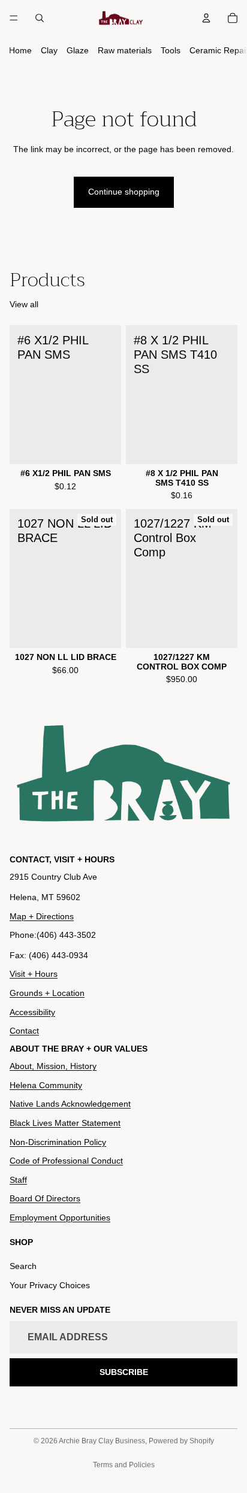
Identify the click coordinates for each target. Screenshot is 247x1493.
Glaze (78, 50)
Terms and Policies (124, 1465)
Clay (49, 50)
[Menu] (14, 18)
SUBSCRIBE (124, 1372)
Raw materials (125, 50)
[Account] (206, 18)
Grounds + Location (47, 993)
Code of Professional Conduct (66, 1160)
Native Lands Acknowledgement (70, 1104)
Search (23, 1266)
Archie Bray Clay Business (102, 1441)
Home (20, 50)
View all (24, 304)
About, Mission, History (53, 1066)
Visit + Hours (34, 974)
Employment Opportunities (60, 1217)
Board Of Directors (45, 1198)
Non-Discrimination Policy (58, 1142)
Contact (24, 1030)
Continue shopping (123, 191)
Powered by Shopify (181, 1441)
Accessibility (32, 1012)
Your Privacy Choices (50, 1285)
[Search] (39, 18)
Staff (18, 1180)
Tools (170, 50)
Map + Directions (42, 916)
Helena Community (46, 1085)
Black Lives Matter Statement (65, 1123)
